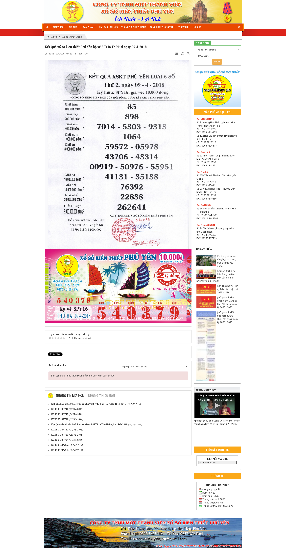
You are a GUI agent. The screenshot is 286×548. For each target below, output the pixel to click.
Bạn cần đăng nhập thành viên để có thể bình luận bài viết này (82, 375)
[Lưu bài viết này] (189, 53)
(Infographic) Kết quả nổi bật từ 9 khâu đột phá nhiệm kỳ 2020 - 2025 (227, 317)
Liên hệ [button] (197, 27)
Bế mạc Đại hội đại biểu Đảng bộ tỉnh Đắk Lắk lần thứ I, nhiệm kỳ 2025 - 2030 (216, 276)
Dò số (217, 61)
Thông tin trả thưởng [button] (133, 27)
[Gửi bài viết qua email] (177, 53)
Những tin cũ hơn (101, 396)
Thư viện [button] (183, 27)
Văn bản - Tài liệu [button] (108, 27)
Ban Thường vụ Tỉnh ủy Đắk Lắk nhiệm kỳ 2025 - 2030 (227, 289)
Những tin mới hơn (70, 396)
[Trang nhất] (48, 27)
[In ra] (183, 53)
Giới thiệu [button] (58, 27)
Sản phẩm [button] (88, 27)
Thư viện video (207, 390)
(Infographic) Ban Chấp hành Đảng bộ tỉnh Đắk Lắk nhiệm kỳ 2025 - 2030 (227, 302)
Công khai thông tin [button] (161, 27)
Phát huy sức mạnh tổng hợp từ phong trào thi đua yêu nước (227, 261)
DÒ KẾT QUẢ (202, 43)
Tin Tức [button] (73, 27)
